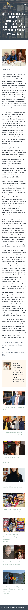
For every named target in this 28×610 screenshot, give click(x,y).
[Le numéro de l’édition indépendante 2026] (14, 404)
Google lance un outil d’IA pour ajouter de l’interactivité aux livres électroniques (13, 589)
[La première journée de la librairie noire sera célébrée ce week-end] (14, 429)
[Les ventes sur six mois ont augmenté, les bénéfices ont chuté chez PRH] (14, 454)
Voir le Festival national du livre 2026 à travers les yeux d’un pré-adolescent (13, 537)
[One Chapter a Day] (8, 5)
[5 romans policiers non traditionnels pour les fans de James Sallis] (14, 558)
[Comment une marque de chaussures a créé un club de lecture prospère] (14, 481)
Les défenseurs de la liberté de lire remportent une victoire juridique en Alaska (13, 345)
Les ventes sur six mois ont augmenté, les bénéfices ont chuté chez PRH (13, 460)
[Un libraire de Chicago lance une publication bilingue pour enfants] (14, 506)
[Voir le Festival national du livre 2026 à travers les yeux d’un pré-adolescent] (14, 531)
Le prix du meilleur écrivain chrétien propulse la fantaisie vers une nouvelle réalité (13, 352)
